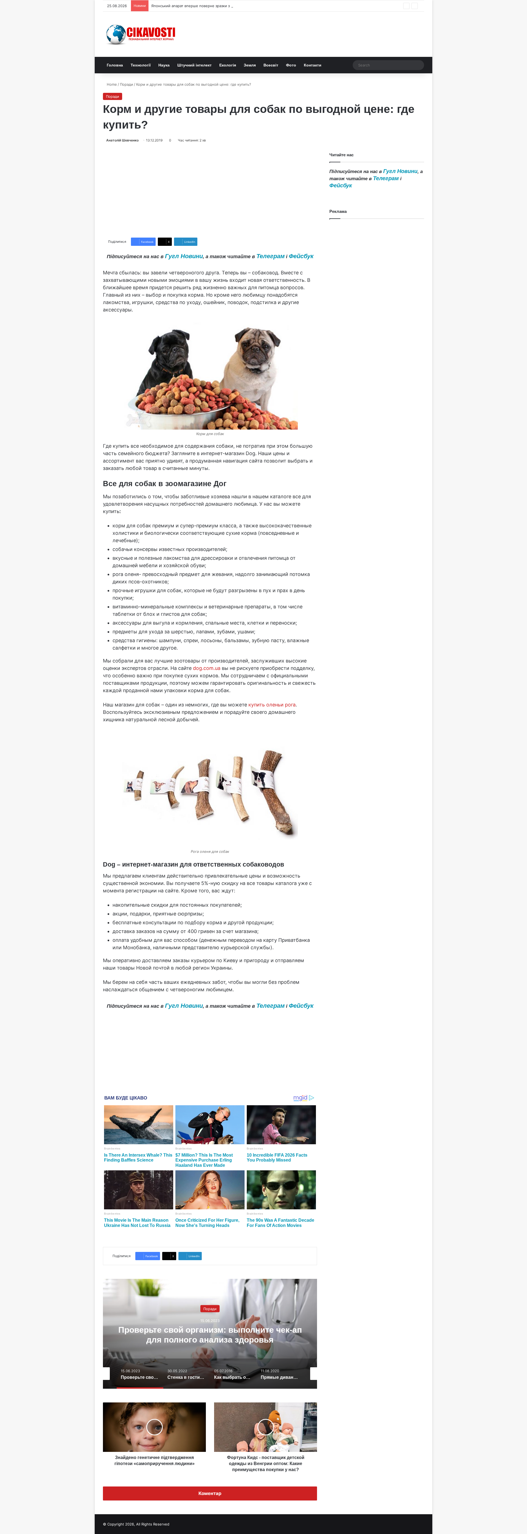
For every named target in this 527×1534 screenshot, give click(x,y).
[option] (210, 1334)
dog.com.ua (206, 668)
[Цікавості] (141, 34)
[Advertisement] (210, 190)
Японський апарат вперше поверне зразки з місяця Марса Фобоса (210, 6)
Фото (291, 65)
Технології (141, 65)
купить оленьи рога (272, 705)
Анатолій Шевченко (122, 140)
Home (111, 84)
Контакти (312, 65)
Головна (115, 65)
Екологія (227, 65)
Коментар (210, 1493)
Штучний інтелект (194, 65)
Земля (250, 65)
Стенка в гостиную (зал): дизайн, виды (210, 1334)
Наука (164, 65)
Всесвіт (271, 65)
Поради (126, 84)
